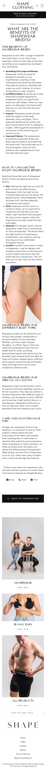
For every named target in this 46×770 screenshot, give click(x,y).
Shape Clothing (23, 6)
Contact (23, 746)
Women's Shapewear (17, 24)
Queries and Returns (23, 758)
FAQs (23, 742)
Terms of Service (23, 754)
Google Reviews (34, 473)
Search (23, 750)
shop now (23, 587)
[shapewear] (23, 548)
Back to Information (25, 498)
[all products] (23, 666)
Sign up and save (22, 713)
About (23, 738)
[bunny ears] (23, 607)
